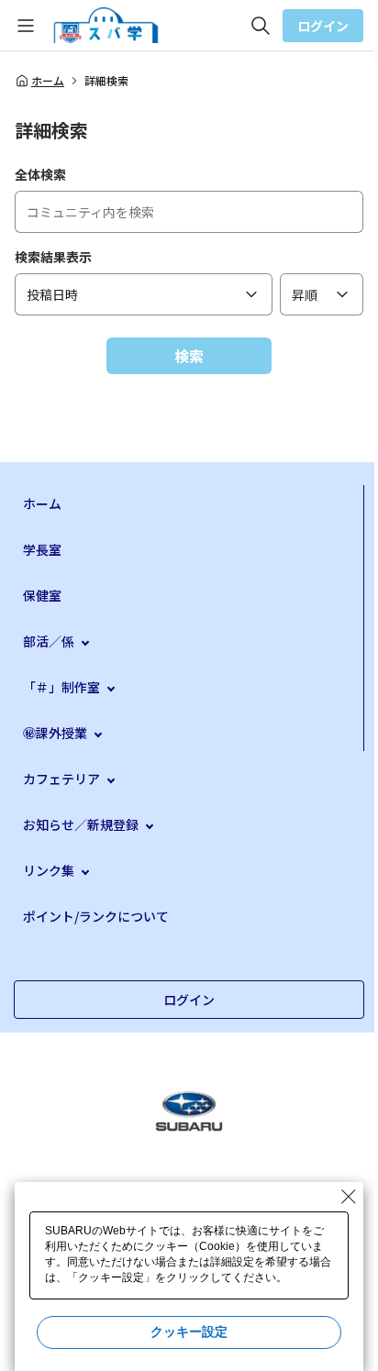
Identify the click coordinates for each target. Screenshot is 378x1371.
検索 (189, 356)
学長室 (42, 549)
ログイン (323, 26)
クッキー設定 (189, 1331)
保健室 (42, 595)
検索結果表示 (53, 257)
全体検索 (40, 174)
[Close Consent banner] (348, 1196)
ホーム (47, 80)
